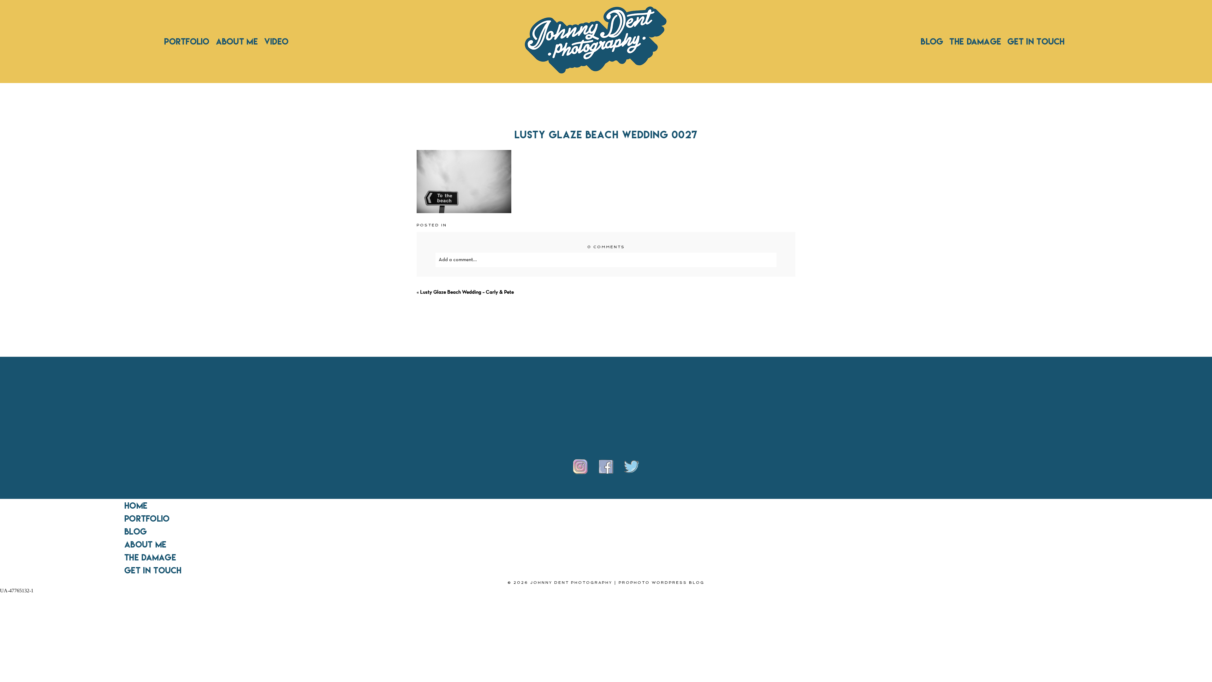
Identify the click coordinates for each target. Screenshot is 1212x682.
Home (135, 505)
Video (276, 41)
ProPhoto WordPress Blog (661, 582)
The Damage (975, 41)
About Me (237, 41)
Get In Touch (1036, 41)
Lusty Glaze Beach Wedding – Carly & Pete (467, 292)
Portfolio (186, 41)
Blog (932, 41)
